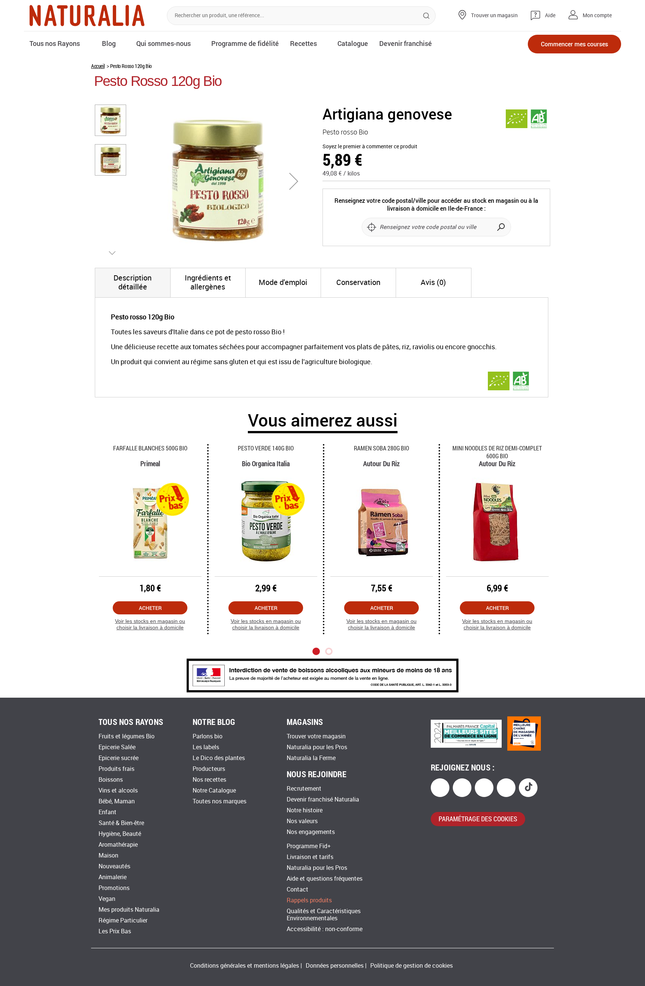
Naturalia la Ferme (311, 758)
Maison (108, 855)
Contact (297, 889)
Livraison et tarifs (310, 857)
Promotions (114, 888)
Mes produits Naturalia (129, 909)
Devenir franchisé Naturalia (323, 799)
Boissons (111, 779)
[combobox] (301, 15)
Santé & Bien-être (121, 823)
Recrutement (304, 788)
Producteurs (209, 768)
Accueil (98, 65)
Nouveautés (114, 866)
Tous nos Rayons (54, 43)
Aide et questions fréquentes (324, 878)
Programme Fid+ (309, 846)
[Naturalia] (86, 15)
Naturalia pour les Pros (317, 747)
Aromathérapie (118, 844)
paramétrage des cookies (478, 818)
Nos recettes (209, 779)
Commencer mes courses (574, 44)
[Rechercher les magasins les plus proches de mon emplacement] (371, 227)
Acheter (150, 607)
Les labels (206, 747)
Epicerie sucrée (118, 758)
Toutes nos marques (219, 801)
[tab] (133, 283)
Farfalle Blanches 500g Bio (150, 448)
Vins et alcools (118, 790)
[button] (294, 181)
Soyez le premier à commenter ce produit (369, 146)
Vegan (107, 898)
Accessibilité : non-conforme (324, 929)
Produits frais (116, 768)
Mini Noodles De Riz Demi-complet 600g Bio (497, 452)
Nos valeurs (302, 821)
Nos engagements (311, 831)
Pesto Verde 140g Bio (266, 448)
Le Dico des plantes (219, 758)
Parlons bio (207, 736)
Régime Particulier (123, 920)
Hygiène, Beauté (120, 833)
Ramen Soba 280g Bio (381, 448)
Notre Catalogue (214, 790)
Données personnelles (335, 965)
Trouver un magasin (494, 15)
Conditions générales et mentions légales (244, 965)
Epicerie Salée (117, 747)
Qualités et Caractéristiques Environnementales (324, 915)
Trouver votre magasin (316, 736)
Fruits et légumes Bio (127, 736)
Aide (550, 15)
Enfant (107, 812)
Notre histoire (304, 810)
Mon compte (597, 15)
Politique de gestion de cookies (411, 965)
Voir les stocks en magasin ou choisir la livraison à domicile (150, 624)
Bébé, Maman (117, 801)
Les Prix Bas (115, 931)
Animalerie (113, 877)
